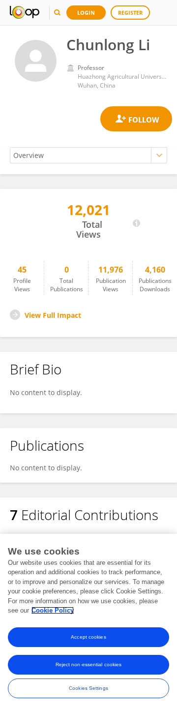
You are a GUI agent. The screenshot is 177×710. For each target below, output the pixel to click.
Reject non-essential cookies (89, 664)
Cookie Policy (52, 610)
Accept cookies (88, 637)
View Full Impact (53, 315)
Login (86, 12)
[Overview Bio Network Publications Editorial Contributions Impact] (88, 155)
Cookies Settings (88, 688)
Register (130, 12)
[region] (88, 622)
